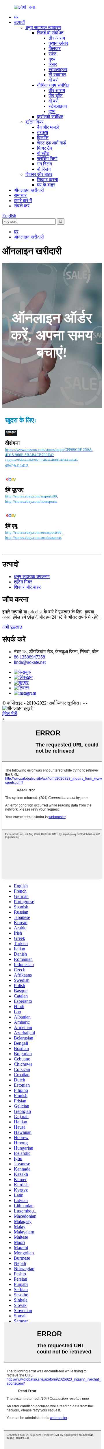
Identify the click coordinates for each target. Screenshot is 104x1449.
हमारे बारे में (23, 200)
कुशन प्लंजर (58, 43)
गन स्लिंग (44, 163)
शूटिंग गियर (34, 121)
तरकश (42, 132)
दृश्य (52, 59)
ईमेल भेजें (9, 713)
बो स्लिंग (44, 169)
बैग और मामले (48, 127)
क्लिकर (55, 48)
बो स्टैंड (43, 153)
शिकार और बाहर (38, 174)
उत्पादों (19, 22)
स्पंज (52, 53)
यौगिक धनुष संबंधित (53, 85)
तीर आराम (57, 38)
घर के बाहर (46, 184)
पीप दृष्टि (56, 95)
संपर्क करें (21, 205)
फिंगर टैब (44, 148)
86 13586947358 (29, 656)
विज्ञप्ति (43, 137)
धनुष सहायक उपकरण (43, 27)
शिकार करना (47, 179)
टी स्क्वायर (57, 74)
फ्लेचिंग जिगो (47, 158)
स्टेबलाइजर (58, 69)
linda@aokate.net (30, 662)
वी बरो (54, 79)
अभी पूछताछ (12, 626)
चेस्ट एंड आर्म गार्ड (51, 142)
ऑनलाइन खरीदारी (29, 190)
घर (16, 17)
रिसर (53, 64)
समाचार (20, 195)
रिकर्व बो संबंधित (50, 32)
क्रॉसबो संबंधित (50, 116)
